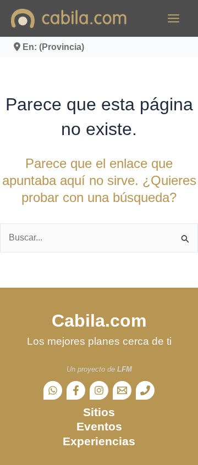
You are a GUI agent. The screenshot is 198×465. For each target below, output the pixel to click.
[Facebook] (76, 390)
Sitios (99, 412)
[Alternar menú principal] (173, 18)
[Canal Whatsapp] (52, 390)
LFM (124, 369)
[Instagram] (99, 390)
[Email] (122, 390)
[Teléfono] (145, 390)
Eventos (99, 426)
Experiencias (99, 441)
